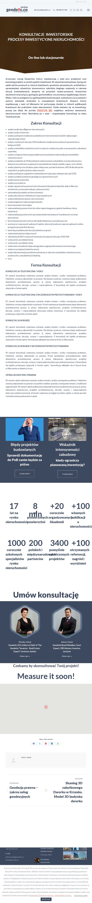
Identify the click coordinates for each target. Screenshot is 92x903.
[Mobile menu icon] (88, 10)
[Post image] (36, 860)
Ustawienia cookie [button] (81, 895)
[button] (46, 707)
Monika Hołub (25, 642)
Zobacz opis (24, 656)
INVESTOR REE (44, 110)
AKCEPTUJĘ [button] (46, 899)
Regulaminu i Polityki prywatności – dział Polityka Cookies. (51, 895)
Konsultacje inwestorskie (45, 860)
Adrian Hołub (67, 642)
